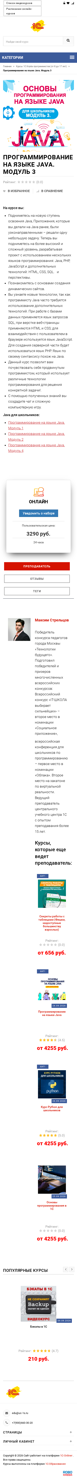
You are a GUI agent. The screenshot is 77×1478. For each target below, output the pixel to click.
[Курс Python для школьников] (52, 1084)
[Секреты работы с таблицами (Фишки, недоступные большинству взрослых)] (52, 893)
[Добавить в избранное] (49, 877)
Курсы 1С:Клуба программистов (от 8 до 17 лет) (43, 66)
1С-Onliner (66, 1455)
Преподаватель (37, 566)
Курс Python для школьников (52, 1108)
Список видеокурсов (19, 3)
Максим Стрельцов (52, 620)
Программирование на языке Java (52, 1013)
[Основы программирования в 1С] (52, 1179)
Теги (37, 591)
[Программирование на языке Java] (52, 988)
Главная (8, 66)
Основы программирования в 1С (52, 1205)
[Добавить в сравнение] (56, 877)
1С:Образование (55, 1463)
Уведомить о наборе (38, 513)
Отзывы (37, 578)
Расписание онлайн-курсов (19, 11)
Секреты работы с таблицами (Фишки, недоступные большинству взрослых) (51, 923)
